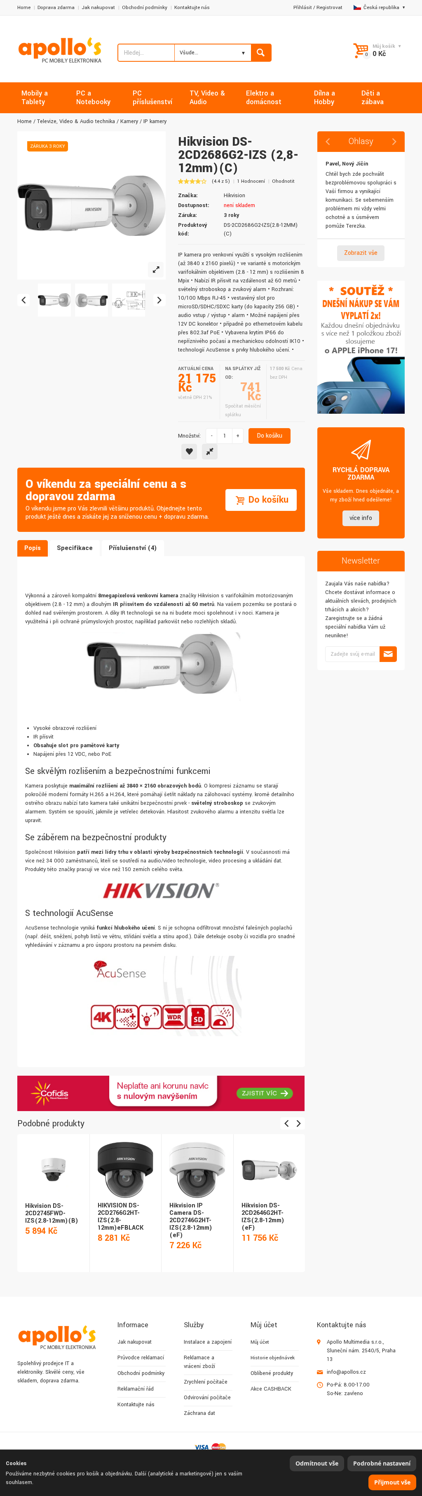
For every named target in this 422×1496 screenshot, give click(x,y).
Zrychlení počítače (205, 1382)
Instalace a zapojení (208, 1342)
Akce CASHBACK (271, 1389)
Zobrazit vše (360, 253)
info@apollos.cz (346, 1372)
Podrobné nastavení (381, 1463)
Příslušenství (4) (133, 548)
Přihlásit (302, 7)
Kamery (129, 121)
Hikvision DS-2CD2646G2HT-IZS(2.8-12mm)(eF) (262, 1216)
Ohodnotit (283, 181)
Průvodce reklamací (140, 1357)
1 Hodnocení (251, 181)
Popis (32, 548)
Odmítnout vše (316, 1463)
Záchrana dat (199, 1413)
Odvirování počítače (207, 1397)
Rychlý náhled (52, 1161)
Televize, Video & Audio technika (76, 121)
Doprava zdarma (56, 7)
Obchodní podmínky (144, 7)
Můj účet (260, 1342)
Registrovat (329, 7)
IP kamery (154, 121)
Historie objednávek (273, 1357)
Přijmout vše (392, 1482)
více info (360, 518)
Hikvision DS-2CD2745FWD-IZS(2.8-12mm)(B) (51, 1213)
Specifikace (75, 548)
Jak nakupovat (98, 7)
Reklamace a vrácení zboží (199, 1362)
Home (23, 7)
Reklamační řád (135, 1389)
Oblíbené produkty (272, 1373)
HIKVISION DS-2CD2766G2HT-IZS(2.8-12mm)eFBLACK (120, 1216)
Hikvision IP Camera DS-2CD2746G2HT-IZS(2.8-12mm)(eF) (190, 1220)
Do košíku (269, 435)
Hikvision (234, 195)
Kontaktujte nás (192, 7)
